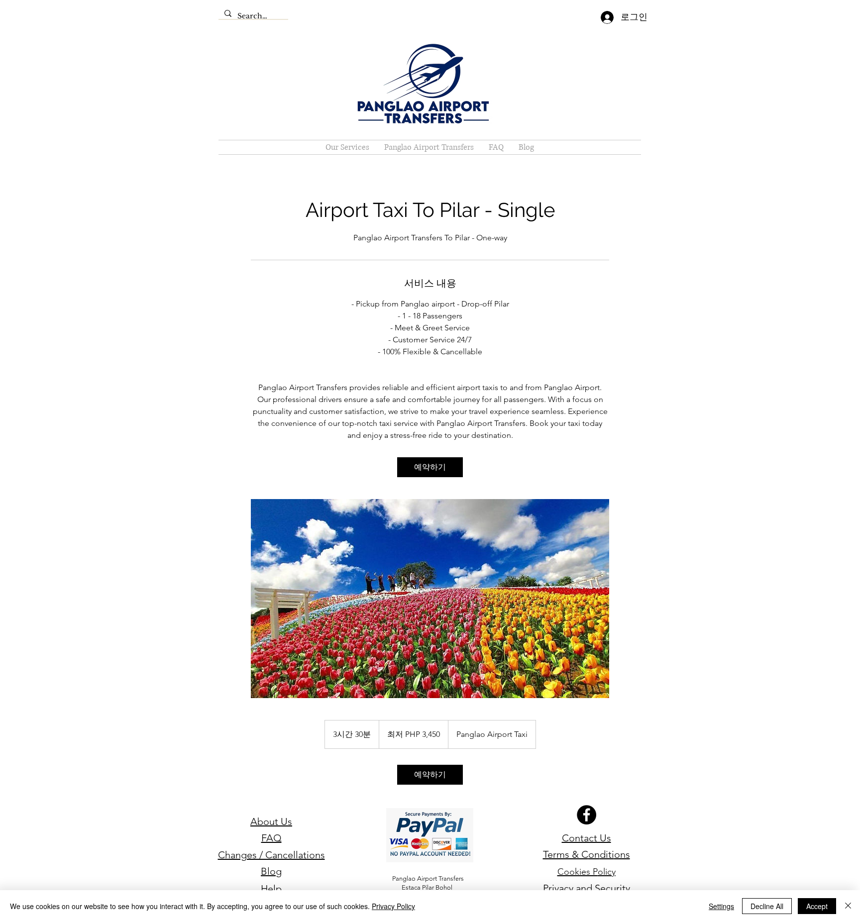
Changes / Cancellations (271, 855)
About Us (271, 821)
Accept (817, 906)
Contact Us (586, 838)
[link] (430, 467)
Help (271, 889)
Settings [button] (721, 906)
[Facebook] (586, 814)
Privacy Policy (393, 906)
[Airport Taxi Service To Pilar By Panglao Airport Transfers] (430, 598)
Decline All (767, 906)
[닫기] (848, 906)
